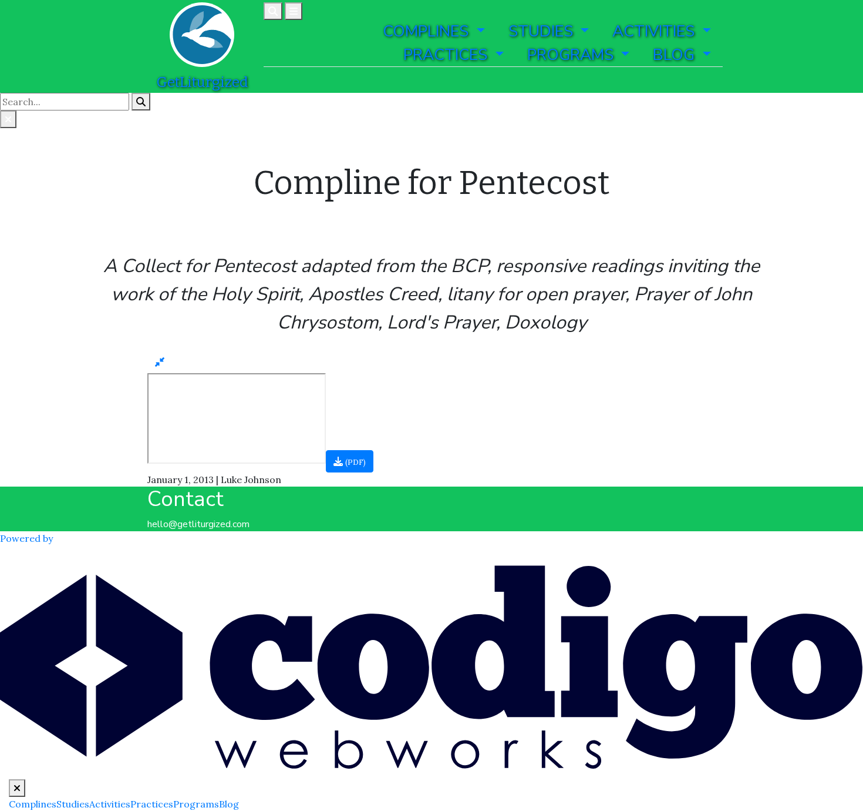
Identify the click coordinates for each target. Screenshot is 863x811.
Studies (72, 804)
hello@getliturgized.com (198, 524)
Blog (229, 804)
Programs (196, 804)
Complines (32, 804)
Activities (109, 804)
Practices (151, 804)
